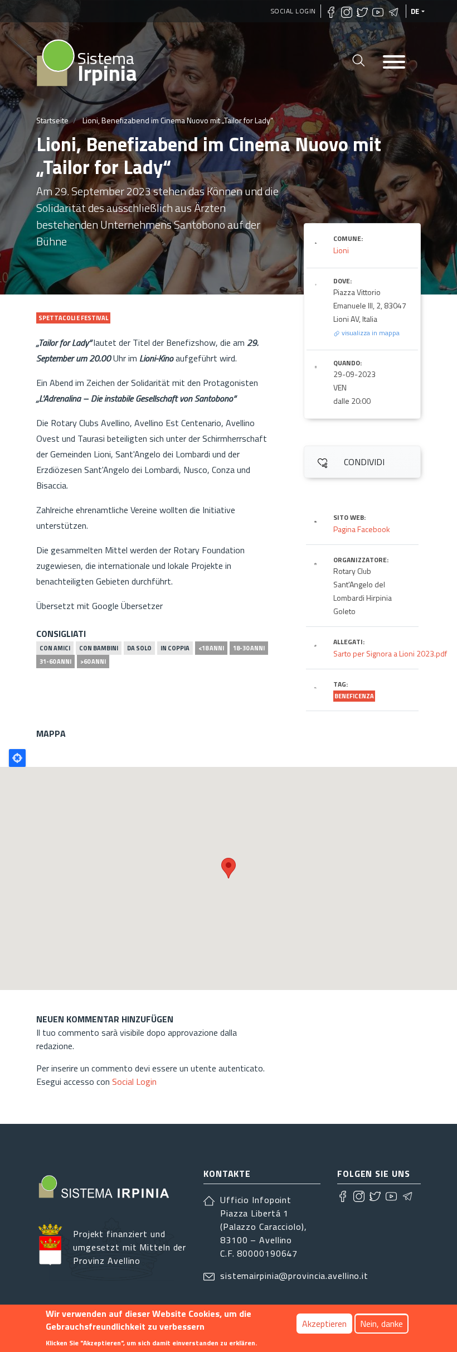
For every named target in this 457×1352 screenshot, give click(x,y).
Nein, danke (381, 1323)
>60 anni (93, 661)
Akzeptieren (324, 1323)
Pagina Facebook (361, 529)
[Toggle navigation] (394, 62)
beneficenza (354, 696)
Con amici (55, 648)
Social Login (293, 11)
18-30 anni (249, 648)
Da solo (139, 648)
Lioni (341, 250)
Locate (17, 758)
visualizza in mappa (370, 332)
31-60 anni (55, 661)
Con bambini (98, 648)
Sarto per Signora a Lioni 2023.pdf (390, 653)
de (415, 11)
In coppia (175, 648)
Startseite (52, 120)
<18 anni (211, 648)
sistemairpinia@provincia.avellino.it (294, 1275)
